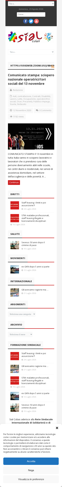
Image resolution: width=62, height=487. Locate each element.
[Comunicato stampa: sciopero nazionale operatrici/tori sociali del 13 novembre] (31, 136)
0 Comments (45, 110)
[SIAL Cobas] (31, 37)
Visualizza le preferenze (31, 479)
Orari (19, 101)
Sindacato (21, 104)
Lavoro (13, 99)
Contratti (36, 96)
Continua (14, 182)
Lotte (20, 99)
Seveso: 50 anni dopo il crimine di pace (33, 244)
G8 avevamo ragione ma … (34, 289)
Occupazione (29, 99)
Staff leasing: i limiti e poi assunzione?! (33, 204)
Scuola (13, 104)
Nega (31, 470)
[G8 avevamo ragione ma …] (14, 292)
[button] (57, 428)
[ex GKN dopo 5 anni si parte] (14, 269)
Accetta (31, 461)
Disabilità (45, 96)
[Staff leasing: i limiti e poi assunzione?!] (14, 205)
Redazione (18, 90)
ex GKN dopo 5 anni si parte (35, 266)
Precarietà (27, 101)
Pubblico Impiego (41, 101)
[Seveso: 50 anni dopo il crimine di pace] (14, 245)
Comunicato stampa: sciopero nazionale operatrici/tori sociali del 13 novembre (31, 79)
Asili (15, 96)
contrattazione (24, 96)
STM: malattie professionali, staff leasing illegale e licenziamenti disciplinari (35, 218)
